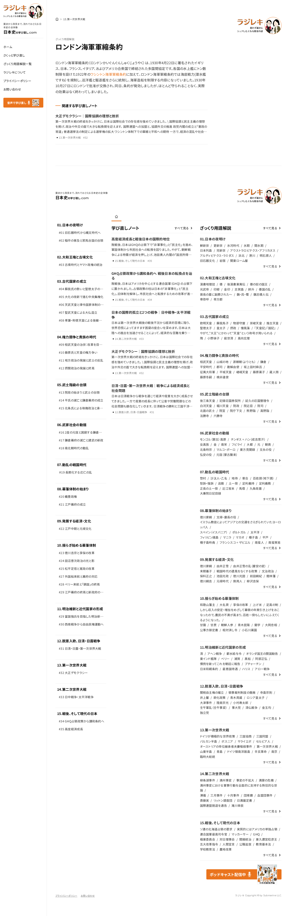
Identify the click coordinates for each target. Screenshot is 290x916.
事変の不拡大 (245, 780)
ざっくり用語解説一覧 (17, 64)
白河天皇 (206, 406)
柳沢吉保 (253, 581)
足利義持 (248, 483)
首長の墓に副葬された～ (216, 294)
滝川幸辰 (237, 805)
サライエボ (244, 741)
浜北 (241, 255)
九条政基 (256, 488)
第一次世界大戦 (267, 746)
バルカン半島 (208, 741)
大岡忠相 (271, 625)
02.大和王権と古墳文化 (75, 256)
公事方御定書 (209, 630)
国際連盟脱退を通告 (213, 805)
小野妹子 (213, 338)
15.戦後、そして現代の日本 (77, 713)
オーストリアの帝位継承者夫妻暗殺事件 (226, 746)
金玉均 (266, 707)
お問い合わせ (12, 89)
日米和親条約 (209, 669)
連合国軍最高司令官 (213, 834)
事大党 (236, 707)
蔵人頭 (274, 372)
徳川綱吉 (206, 581)
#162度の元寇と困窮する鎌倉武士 (80, 433)
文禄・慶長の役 (226, 517)
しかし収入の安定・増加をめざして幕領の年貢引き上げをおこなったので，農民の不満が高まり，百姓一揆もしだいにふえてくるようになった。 (240, 615)
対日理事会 (227, 839)
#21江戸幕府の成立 (72, 504)
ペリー (225, 659)
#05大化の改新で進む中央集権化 (81, 297)
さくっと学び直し (14, 55)
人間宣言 (228, 844)
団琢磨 (248, 795)
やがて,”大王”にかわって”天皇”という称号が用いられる (236, 333)
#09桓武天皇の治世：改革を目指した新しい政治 (80, 345)
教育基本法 (263, 844)
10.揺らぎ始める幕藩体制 (76, 545)
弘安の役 (206, 454)
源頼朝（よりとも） (244, 362)
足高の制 (272, 605)
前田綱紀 (256, 576)
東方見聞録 (247, 449)
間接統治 (245, 839)
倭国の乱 (265, 289)
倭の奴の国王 (259, 284)
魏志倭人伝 (261, 294)
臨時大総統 (207, 756)
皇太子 (221, 328)
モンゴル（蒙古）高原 (213, 439)
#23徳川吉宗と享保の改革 (76, 553)
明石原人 (266, 255)
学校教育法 (207, 849)
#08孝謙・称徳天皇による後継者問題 (80, 321)
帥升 (251, 289)
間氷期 (258, 245)
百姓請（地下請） (263, 478)
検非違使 (223, 377)
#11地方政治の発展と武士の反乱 (81, 360)
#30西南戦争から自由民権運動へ (81, 624)
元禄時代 (223, 581)
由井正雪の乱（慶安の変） (249, 566)
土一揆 (233, 483)
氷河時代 (233, 245)
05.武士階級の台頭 (71, 384)
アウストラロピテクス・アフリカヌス (252, 250)
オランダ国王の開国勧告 (262, 653)
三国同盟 (262, 736)
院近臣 (248, 406)
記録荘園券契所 (230, 400)
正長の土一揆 (209, 488)
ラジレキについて (14, 72)
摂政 (233, 328)
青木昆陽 (244, 625)
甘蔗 (213, 625)
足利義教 (265, 483)
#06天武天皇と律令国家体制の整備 (81, 305)
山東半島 (206, 751)
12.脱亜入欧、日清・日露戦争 (78, 640)
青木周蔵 (236, 697)
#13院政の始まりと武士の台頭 (79, 392)
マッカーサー (240, 834)
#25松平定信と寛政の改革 (76, 568)
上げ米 (257, 605)
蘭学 (257, 625)
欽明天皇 (206, 323)
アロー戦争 (262, 669)
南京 (274, 751)
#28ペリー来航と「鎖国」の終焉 (79, 584)
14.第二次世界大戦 (71, 689)
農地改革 (226, 849)
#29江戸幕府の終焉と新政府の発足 (81, 593)
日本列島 (206, 250)
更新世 (218, 245)
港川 (252, 255)
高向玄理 (244, 338)
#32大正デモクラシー (73, 673)
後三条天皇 (207, 400)
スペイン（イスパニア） (214, 532)
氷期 (247, 245)
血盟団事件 (264, 795)
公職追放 (245, 844)
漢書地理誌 (207, 284)
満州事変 (226, 780)
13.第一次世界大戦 (71, 665)
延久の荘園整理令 (257, 400)
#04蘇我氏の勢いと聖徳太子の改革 (81, 290)
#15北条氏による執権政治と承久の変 (81, 409)
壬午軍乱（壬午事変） (213, 707)
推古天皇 (272, 323)
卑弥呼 (204, 299)
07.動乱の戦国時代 (71, 464)
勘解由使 (233, 367)
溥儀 (203, 795)
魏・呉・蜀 (243, 294)
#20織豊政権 (68, 496)
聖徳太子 (206, 328)
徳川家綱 (206, 517)
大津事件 (206, 702)
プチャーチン (253, 664)
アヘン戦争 (214, 653)
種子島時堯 (207, 542)
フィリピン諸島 (209, 537)
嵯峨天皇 (242, 372)
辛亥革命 (261, 751)
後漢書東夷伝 (236, 284)
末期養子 (206, 571)
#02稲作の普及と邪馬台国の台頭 (81, 240)
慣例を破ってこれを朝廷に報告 (220, 664)
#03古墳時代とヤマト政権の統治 (81, 264)
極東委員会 (207, 839)
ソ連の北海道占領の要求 (216, 829)
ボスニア (227, 741)
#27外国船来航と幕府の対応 (78, 576)
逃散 (221, 483)
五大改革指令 (209, 844)
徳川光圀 (239, 576)
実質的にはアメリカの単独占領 (257, 829)
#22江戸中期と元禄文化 (75, 528)
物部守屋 (239, 323)
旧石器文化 (207, 260)
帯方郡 (218, 299)
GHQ (256, 834)
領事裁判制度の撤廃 (242, 692)
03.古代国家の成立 (71, 281)
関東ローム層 (239, 260)
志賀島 (239, 289)
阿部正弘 (261, 659)
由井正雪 (223, 566)
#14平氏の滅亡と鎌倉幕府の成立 (81, 400)
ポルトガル (239, 532)
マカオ (240, 537)
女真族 (204, 444)
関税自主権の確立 (212, 692)
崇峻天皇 (256, 323)
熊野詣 (251, 410)
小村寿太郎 (240, 702)
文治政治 (268, 571)
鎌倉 (263, 362)
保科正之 (206, 576)
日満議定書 (244, 800)
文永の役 (266, 449)
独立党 (204, 712)
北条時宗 (206, 449)
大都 (250, 444)
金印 (227, 289)
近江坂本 (228, 488)
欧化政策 (220, 697)
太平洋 (255, 532)
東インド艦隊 (208, 659)
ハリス (246, 669)
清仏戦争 (251, 707)
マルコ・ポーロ (226, 449)
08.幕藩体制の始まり (73, 488)
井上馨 (204, 697)
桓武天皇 (206, 362)
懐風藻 (245, 328)
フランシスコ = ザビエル (235, 542)
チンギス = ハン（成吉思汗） (248, 439)
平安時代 (206, 367)
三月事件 (216, 795)
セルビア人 (263, 741)
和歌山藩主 (207, 605)
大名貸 (224, 605)
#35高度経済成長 (71, 729)
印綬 (217, 289)
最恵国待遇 (230, 669)
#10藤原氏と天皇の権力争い (78, 352)
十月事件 (233, 795)
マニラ (227, 537)
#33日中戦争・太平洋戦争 (76, 697)
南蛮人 (259, 542)
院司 (260, 406)
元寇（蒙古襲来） (227, 454)
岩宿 (223, 260)
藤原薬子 (259, 372)
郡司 (220, 367)
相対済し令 (229, 630)
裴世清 (228, 338)
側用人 (237, 581)
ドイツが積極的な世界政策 (217, 736)
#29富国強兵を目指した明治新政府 (81, 617)
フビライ (237, 444)
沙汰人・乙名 (218, 478)
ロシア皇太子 (256, 697)
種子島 (253, 537)
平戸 (265, 537)
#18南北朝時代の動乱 (74, 448)
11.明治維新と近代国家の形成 (80, 608)
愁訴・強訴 (207, 483)
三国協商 (245, 736)
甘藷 (203, 625)
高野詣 (264, 410)
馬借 (242, 488)
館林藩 (271, 576)
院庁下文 (236, 410)
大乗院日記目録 (210, 493)
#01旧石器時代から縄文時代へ (80, 232)
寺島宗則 (266, 692)
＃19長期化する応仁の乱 (75, 472)
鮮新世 (204, 245)
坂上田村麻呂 (253, 367)
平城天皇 (226, 372)
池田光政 (223, 576)
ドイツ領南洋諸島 (238, 751)
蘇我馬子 (223, 323)
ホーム (7, 47)
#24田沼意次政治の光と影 (76, 561)
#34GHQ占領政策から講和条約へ (81, 721)
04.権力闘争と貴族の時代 (76, 336)
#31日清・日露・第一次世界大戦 (80, 648)
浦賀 (237, 659)
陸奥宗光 (223, 702)
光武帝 (204, 289)
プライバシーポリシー (17, 81)
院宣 (222, 410)
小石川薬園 (249, 630)
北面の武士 (207, 410)
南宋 (224, 444)
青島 (220, 751)
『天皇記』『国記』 (265, 328)
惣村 (203, 478)
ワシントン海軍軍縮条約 (108, 74)
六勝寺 (218, 416)
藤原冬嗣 (206, 377)
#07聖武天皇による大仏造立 (78, 312)
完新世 (221, 250)
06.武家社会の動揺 (71, 424)
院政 (236, 406)
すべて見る (182, 228)
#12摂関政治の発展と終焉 (76, 368)
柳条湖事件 (207, 780)
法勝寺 (204, 416)
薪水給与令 (234, 653)
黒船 (248, 659)
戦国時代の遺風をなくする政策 (237, 571)
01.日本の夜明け (70, 224)
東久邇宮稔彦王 (266, 839)
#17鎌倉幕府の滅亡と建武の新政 (81, 440)
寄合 (245, 478)
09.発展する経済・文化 (74, 520)
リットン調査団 (223, 800)
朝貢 (268, 444)
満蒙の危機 (266, 780)
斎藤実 (204, 800)
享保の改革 (240, 605)
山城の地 (222, 362)
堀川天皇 (223, 406)
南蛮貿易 (274, 542)
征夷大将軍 (207, 372)
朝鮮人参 (227, 625)
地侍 (235, 478)
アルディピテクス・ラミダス (217, 255)
